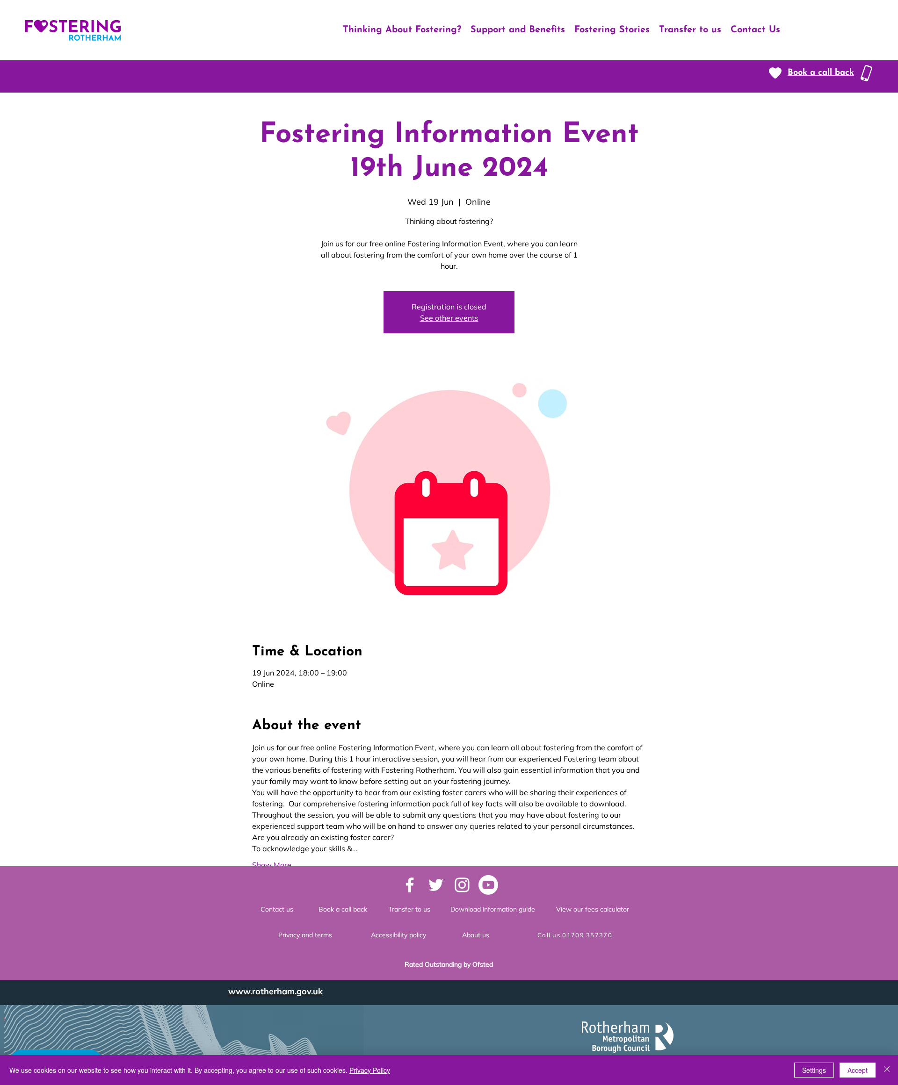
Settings (814, 1070)
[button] (821, 73)
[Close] (886, 1070)
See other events (449, 318)
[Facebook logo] (410, 885)
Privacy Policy (369, 1070)
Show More (271, 864)
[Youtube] (488, 885)
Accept (857, 1070)
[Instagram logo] (462, 885)
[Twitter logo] (436, 885)
